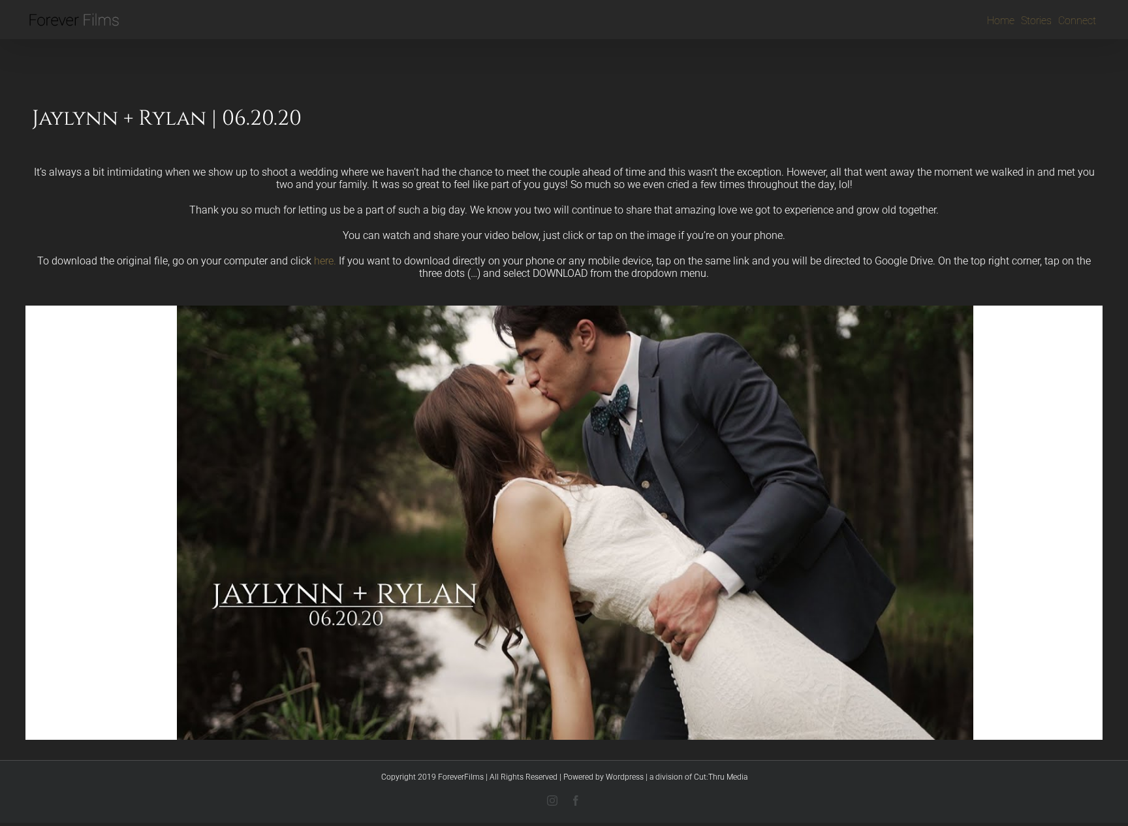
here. (325, 261)
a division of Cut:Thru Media (698, 777)
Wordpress (625, 777)
